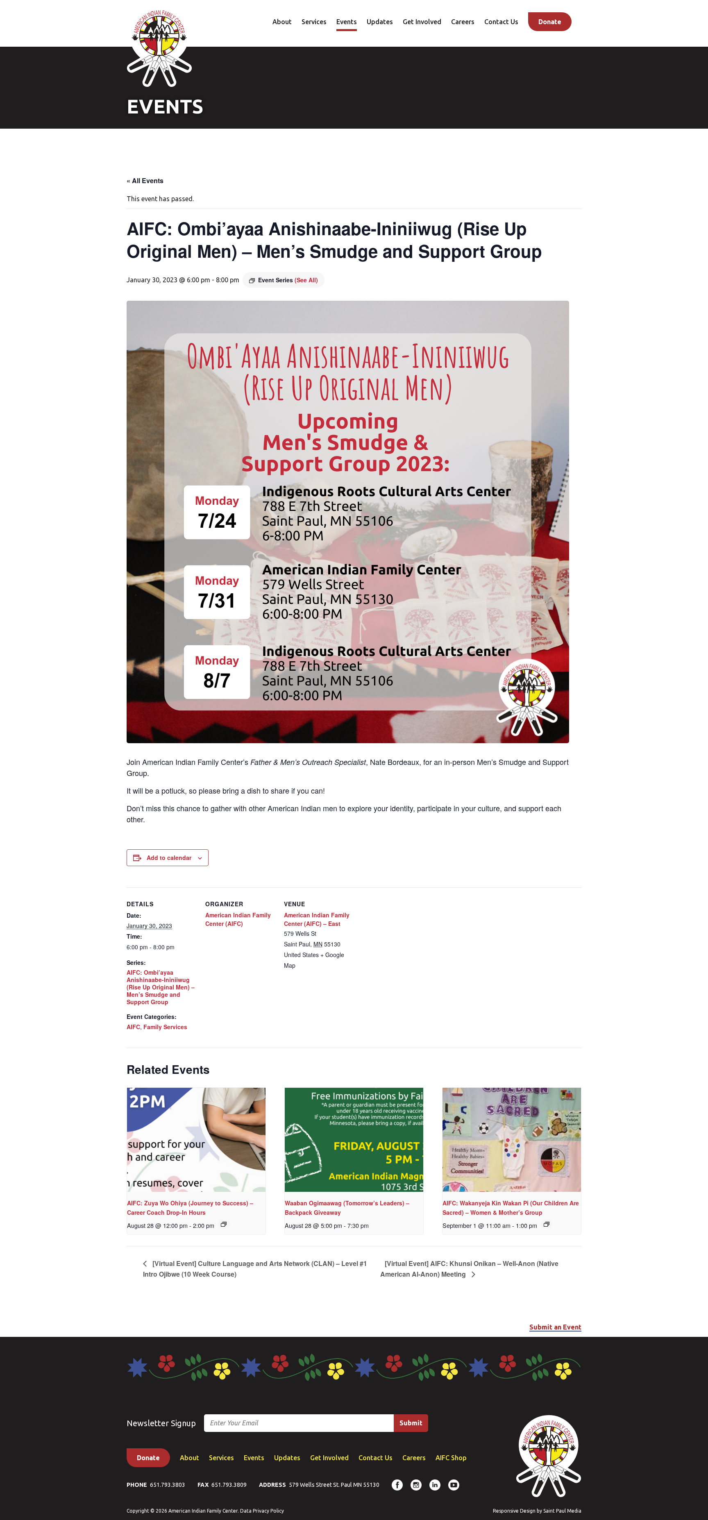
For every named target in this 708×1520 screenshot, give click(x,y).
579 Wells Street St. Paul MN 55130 (334, 1484)
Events (346, 21)
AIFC (133, 1027)
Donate (549, 21)
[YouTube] (453, 1485)
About (282, 21)
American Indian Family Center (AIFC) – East (316, 919)
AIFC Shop (451, 1457)
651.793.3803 (167, 1484)
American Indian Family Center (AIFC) (238, 919)
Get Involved (422, 21)
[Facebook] (397, 1485)
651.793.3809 (229, 1484)
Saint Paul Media (562, 1510)
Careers (462, 21)
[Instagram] (416, 1485)
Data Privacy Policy (262, 1510)
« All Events (145, 180)
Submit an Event (555, 1327)
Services (314, 21)
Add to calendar (169, 857)
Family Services (165, 1027)
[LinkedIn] (434, 1485)
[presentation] (196, 1140)
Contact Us (501, 21)
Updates (380, 21)
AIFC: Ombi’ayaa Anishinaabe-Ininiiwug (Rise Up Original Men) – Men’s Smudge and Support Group (161, 987)
